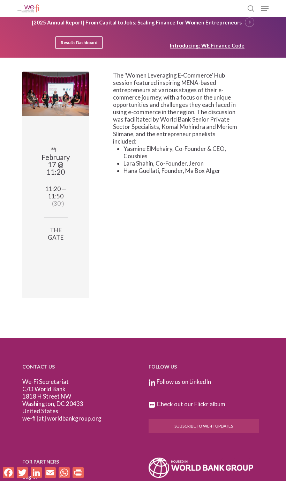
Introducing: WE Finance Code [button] (207, 45)
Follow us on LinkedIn (184, 381)
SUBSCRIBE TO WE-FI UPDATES (203, 426)
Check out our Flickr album (191, 404)
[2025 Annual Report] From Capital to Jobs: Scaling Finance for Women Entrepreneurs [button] (137, 22)
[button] (265, 8)
